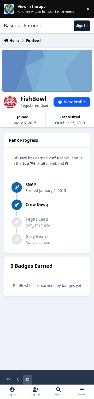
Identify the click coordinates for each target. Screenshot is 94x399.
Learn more (10, 9)
